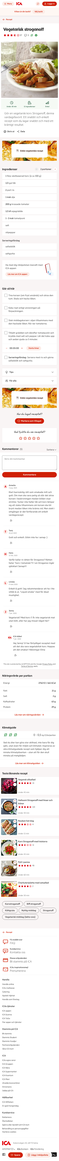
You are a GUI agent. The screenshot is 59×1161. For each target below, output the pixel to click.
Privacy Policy (47, 664)
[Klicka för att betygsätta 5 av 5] (38, 438)
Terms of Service (27, 666)
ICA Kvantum (7, 1075)
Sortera (50, 449)
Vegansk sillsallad (27, 779)
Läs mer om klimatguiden (27, 763)
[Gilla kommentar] (11, 520)
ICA (4, 1055)
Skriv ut (10, 131)
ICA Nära (6, 1068)
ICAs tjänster (8, 1006)
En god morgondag (10, 1106)
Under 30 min (12, 106)
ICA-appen (6, 1011)
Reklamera (7, 1117)
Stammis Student (9, 1037)
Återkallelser (7, 1121)
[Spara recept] (14, 780)
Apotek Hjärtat (8, 995)
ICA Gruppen (7, 1064)
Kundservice (8, 1112)
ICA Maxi (5, 1079)
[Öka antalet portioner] (55, 169)
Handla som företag (10, 999)
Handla (5, 979)
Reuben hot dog (26, 821)
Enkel (47, 106)
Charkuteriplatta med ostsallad (33, 882)
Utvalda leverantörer (11, 1083)
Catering (5, 992)
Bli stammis (7, 1033)
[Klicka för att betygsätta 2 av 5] (25, 438)
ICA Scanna (7, 1014)
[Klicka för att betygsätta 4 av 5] (34, 438)
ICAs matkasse (8, 988)
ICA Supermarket (9, 1071)
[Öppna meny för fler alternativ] (14, 784)
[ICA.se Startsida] (19, 3)
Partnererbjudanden (11, 1045)
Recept (9, 19)
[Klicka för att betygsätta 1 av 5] (21, 438)
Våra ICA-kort (8, 1049)
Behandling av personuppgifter (15, 1128)
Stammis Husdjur (9, 1041)
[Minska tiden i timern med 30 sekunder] (6, 348)
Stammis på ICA (10, 1029)
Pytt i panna (24, 862)
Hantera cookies (9, 1132)
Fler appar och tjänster (12, 1022)
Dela (22, 131)
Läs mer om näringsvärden (28, 714)
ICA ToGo (6, 1018)
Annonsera (7, 1087)
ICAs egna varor (9, 1060)
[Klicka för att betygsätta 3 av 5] (29, 438)
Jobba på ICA (7, 1090)
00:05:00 (14, 348)
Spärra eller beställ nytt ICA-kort (15, 1125)
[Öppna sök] (38, 4)
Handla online (8, 984)
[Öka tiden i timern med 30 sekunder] (22, 348)
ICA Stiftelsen (7, 1102)
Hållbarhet (7, 1097)
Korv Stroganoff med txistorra (32, 841)
